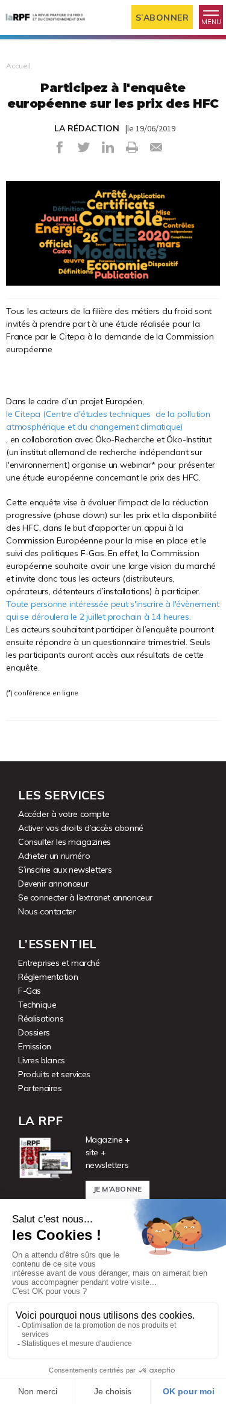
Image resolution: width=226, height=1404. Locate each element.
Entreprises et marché (59, 962)
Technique (37, 1004)
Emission (34, 1046)
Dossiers (34, 1032)
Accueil (18, 65)
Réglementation (48, 976)
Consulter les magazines (64, 841)
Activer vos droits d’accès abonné (80, 827)
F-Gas (29, 990)
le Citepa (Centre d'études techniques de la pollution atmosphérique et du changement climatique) (108, 420)
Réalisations (40, 1018)
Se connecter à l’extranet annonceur (85, 897)
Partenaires (40, 1088)
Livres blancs (41, 1060)
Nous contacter (46, 911)
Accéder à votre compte (63, 814)
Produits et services (54, 1074)
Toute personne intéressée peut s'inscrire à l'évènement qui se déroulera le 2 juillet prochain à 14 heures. (112, 610)
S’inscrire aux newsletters (65, 869)
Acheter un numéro (54, 855)
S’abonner (162, 17)
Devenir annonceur (53, 883)
